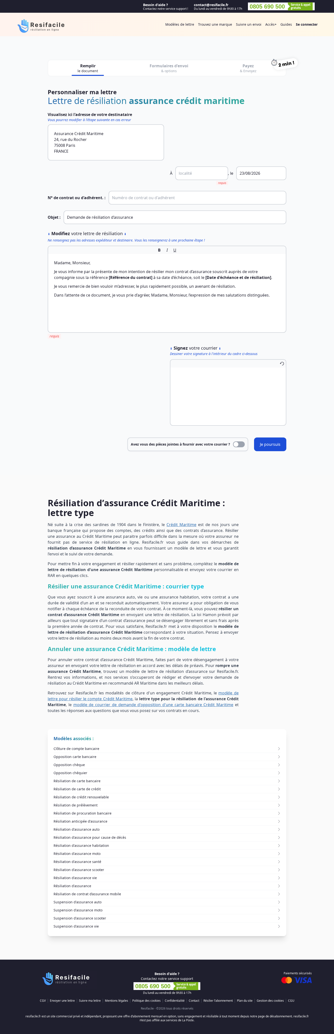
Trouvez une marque (215, 24)
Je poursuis (270, 444)
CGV (43, 1001)
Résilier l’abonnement (218, 1001)
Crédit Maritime (181, 524)
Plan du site (245, 1001)
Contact (194, 1001)
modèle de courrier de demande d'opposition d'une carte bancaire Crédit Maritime (153, 704)
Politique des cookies (146, 1001)
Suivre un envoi (248, 24)
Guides (286, 24)
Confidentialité (175, 1001)
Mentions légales (116, 1001)
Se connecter (307, 24)
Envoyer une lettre (62, 1001)
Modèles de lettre (179, 24)
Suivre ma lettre (90, 1001)
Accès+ (271, 24)
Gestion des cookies (270, 1001)
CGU (291, 1001)
